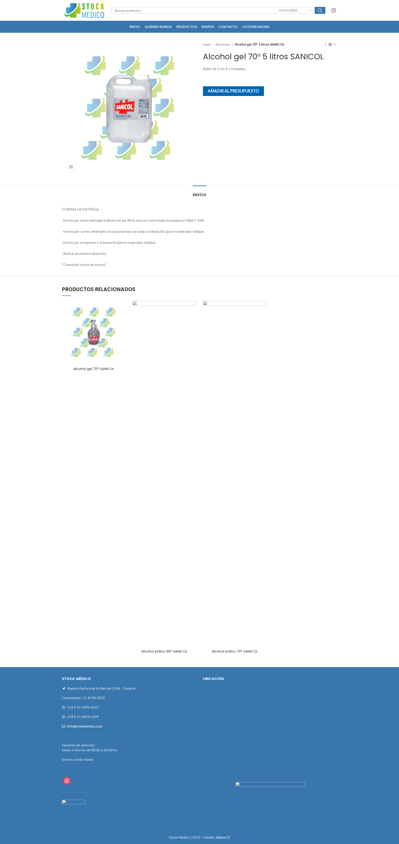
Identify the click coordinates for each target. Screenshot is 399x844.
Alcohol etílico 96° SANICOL (164, 651)
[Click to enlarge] (71, 167)
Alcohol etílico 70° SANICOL (235, 651)
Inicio (207, 44)
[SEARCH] (320, 10)
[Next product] (334, 44)
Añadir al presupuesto (233, 90)
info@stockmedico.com (84, 726)
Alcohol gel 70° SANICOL (93, 368)
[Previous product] (325, 44)
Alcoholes (223, 44)
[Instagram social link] (333, 10)
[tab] (199, 192)
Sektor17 (223, 837)
